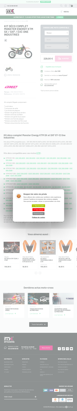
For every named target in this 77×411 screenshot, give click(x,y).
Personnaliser (38, 213)
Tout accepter (39, 206)
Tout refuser (39, 209)
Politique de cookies (38, 217)
